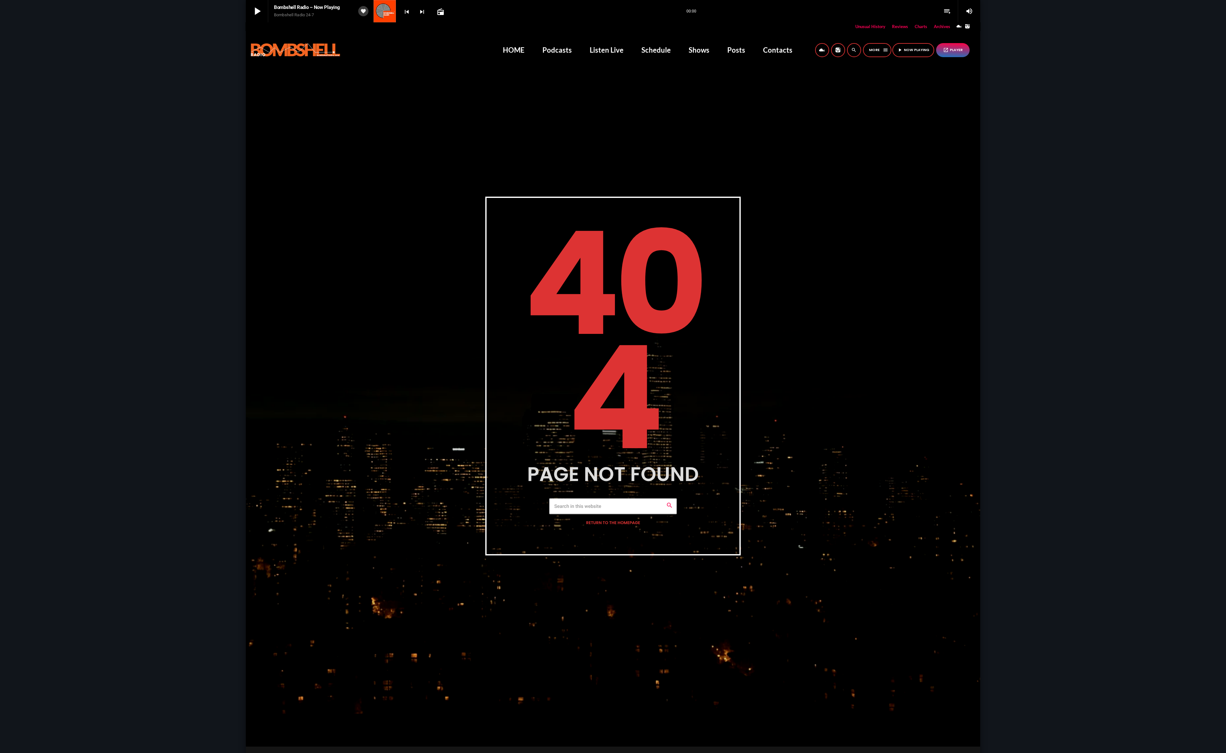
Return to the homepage (613, 523)
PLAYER (953, 50)
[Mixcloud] (959, 26)
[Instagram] (967, 26)
